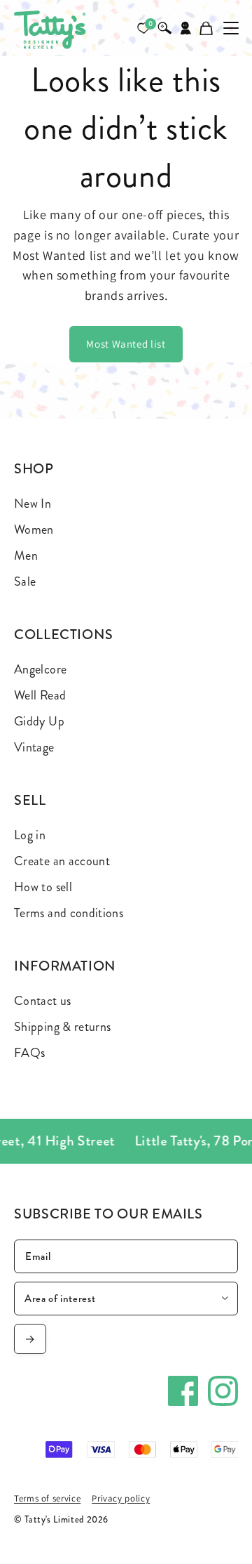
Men (26, 555)
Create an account (62, 861)
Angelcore (40, 669)
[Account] (185, 28)
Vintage (34, 747)
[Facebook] (183, 1391)
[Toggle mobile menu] (230, 28)
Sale (25, 581)
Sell (30, 800)
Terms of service (47, 1498)
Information (65, 966)
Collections (63, 634)
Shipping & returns (62, 1027)
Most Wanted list (125, 343)
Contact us (42, 1001)
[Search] (165, 28)
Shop (34, 469)
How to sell (43, 887)
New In (32, 503)
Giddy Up (39, 721)
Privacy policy (121, 1498)
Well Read (40, 695)
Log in (30, 835)
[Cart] (207, 28)
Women (34, 529)
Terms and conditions (68, 913)
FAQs (29, 1053)
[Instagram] (223, 1391)
